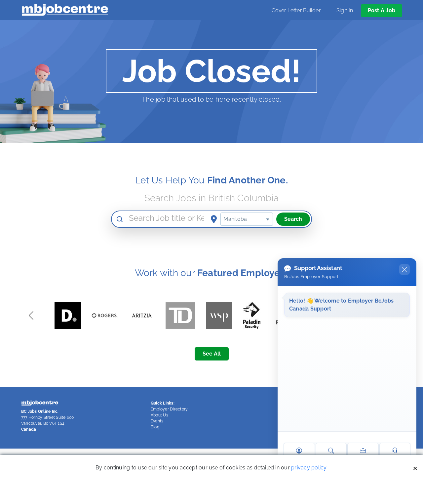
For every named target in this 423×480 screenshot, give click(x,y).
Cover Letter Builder (296, 10)
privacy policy (308, 467)
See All (212, 354)
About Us (159, 415)
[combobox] (246, 219)
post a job (381, 10)
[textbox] (247, 219)
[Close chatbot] (404, 269)
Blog (155, 427)
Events (157, 421)
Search (293, 219)
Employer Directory (169, 409)
